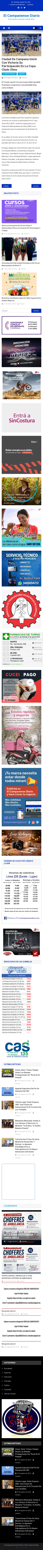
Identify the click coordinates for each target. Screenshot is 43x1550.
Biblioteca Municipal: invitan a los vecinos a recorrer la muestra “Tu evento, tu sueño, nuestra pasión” (28, 1124)
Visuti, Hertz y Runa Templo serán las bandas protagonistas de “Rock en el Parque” (27, 1074)
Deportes (22, 74)
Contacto (30, 4)
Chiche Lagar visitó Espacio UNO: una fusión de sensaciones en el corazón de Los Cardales (28, 1106)
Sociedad (7, 1389)
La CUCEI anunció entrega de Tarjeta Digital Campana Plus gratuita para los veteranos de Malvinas (37, 186)
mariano (24, 78)
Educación (8, 1377)
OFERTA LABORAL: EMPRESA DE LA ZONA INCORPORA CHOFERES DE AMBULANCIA (17, 1277)
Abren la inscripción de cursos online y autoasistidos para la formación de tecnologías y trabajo (21, 228)
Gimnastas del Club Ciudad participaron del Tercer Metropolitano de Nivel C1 (21, 264)
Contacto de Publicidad (17, 4)
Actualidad (8, 1368)
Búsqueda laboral (8, 1311)
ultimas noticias (10, 1394)
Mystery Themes (21, 1547)
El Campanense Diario (21, 15)
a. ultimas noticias (9, 74)
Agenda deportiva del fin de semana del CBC (27, 1089)
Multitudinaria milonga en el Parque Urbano (8, 186)
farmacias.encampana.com (16, 664)
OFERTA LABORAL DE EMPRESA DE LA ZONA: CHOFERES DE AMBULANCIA (21, 1235)
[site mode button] (35, 28)
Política (7, 1385)
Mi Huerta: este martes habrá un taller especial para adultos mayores (21, 299)
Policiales (7, 1381)
